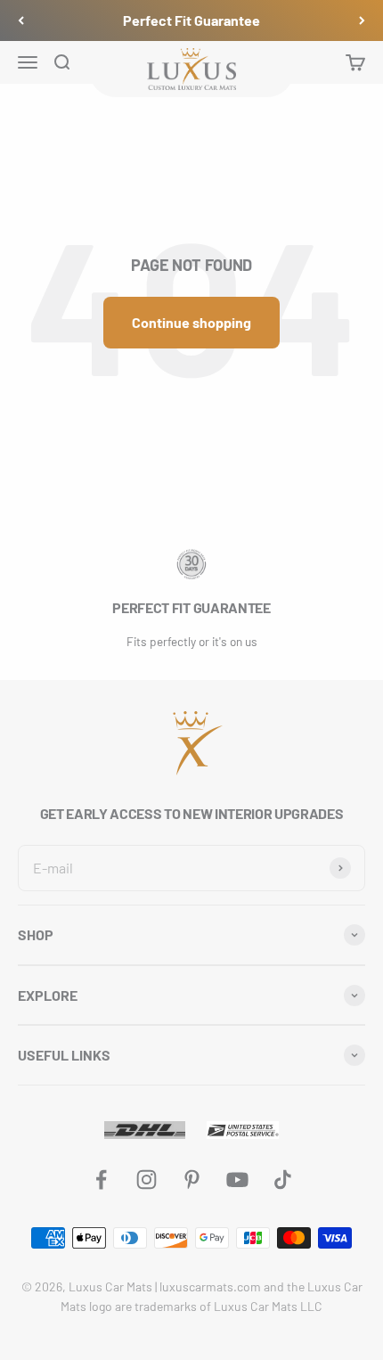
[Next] (362, 20)
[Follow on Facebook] (101, 1179)
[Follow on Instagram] (146, 1179)
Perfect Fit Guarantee (191, 20)
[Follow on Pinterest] (192, 1179)
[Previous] (21, 20)
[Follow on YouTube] (237, 1179)
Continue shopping (191, 322)
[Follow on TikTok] (283, 1179)
